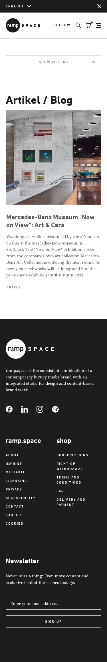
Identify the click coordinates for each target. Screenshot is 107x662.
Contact (15, 506)
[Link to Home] (23, 25)
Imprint (14, 463)
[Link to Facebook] (13, 409)
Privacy (14, 489)
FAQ (60, 491)
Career (13, 515)
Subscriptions (72, 455)
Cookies (14, 523)
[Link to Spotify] (59, 409)
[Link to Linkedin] (29, 409)
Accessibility (20, 498)
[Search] (75, 25)
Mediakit (15, 472)
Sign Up (53, 621)
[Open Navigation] (98, 25)
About (12, 455)
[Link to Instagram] (44, 409)
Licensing (16, 480)
